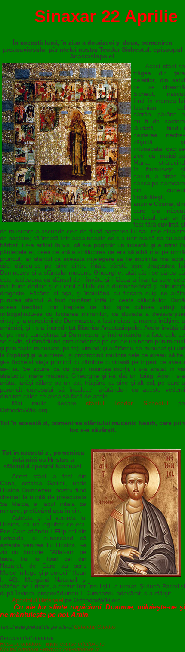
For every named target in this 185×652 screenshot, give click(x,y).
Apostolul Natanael (37, 600)
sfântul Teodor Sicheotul (127, 403)
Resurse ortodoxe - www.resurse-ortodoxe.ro (52, 643)
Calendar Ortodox (95, 627)
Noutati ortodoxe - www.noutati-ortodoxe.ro (50, 649)
